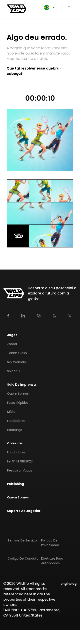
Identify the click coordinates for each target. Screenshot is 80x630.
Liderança (14, 430)
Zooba (12, 344)
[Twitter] (70, 315)
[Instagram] (38, 315)
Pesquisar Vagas (19, 470)
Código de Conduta (23, 558)
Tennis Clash (17, 353)
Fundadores (16, 421)
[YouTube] (54, 316)
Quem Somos (18, 393)
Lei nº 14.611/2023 (20, 461)
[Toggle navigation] (69, 7)
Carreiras (15, 443)
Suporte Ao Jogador (23, 511)
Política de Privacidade (50, 542)
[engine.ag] (69, 583)
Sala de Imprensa (21, 384)
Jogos (12, 335)
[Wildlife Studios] (17, 8)
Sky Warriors (16, 362)
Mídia (11, 411)
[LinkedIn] (23, 315)
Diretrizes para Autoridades (52, 560)
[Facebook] (8, 315)
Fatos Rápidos (17, 402)
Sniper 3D (14, 371)
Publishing (15, 484)
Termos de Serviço (22, 540)
